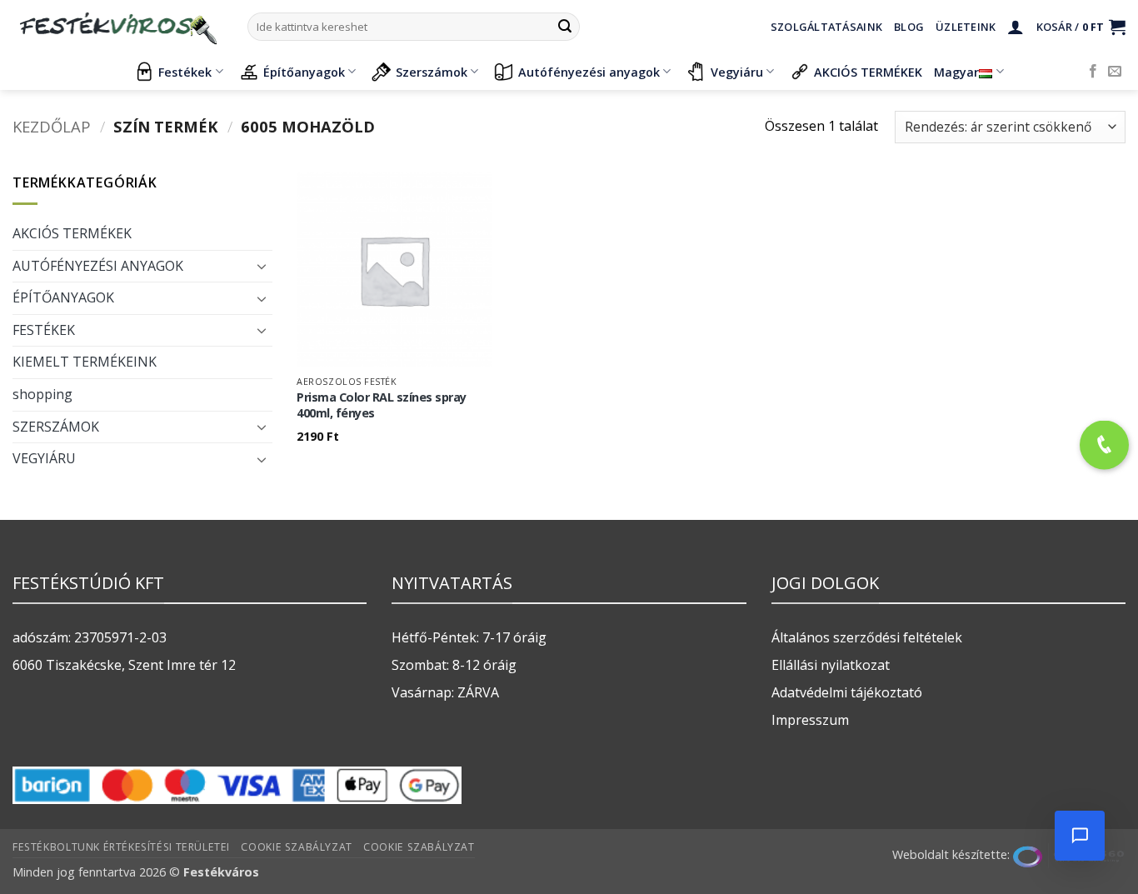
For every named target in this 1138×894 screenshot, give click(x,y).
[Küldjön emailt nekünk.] (1114, 71)
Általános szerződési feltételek (866, 637)
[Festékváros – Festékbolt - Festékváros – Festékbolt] (117, 26)
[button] (1015, 26)
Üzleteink (966, 26)
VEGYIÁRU (44, 458)
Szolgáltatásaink (826, 26)
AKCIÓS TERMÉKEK (868, 72)
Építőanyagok (304, 72)
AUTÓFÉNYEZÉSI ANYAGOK (97, 266)
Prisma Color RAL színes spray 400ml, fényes (382, 405)
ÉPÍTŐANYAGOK (63, 297)
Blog (909, 26)
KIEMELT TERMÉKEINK (84, 361)
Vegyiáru (737, 72)
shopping (42, 394)
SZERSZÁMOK (55, 426)
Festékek (185, 72)
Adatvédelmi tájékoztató (846, 692)
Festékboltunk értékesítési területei (121, 847)
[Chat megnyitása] (1080, 836)
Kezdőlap (51, 126)
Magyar (956, 72)
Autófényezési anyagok (589, 72)
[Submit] (565, 26)
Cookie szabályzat (296, 847)
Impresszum (810, 720)
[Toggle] (262, 266)
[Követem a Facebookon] (1093, 71)
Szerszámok (431, 72)
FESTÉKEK (43, 330)
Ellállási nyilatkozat (830, 665)
